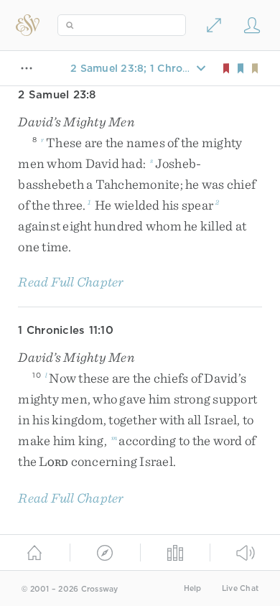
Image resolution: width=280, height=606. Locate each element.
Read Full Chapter (70, 282)
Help (193, 588)
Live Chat (240, 588)
